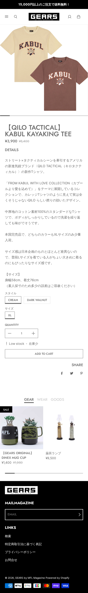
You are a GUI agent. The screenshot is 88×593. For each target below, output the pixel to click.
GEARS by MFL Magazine (30, 577)
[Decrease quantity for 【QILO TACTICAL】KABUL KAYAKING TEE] (9, 333)
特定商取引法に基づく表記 (23, 544)
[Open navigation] (9, 16)
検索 (8, 536)
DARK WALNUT (37, 300)
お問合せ (11, 560)
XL (9, 315)
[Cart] (78, 16)
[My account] (69, 16)
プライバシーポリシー (20, 552)
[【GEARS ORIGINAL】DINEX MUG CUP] (21, 427)
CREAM (13, 300)
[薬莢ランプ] (65, 427)
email (12, 514)
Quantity (12, 325)
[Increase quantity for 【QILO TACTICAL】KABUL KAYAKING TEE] (33, 333)
